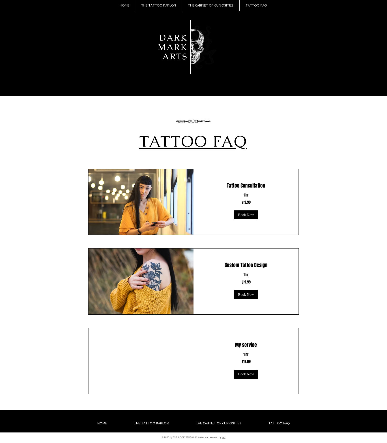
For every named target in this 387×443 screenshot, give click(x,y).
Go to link (199, 30)
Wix (224, 437)
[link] (246, 185)
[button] (246, 214)
